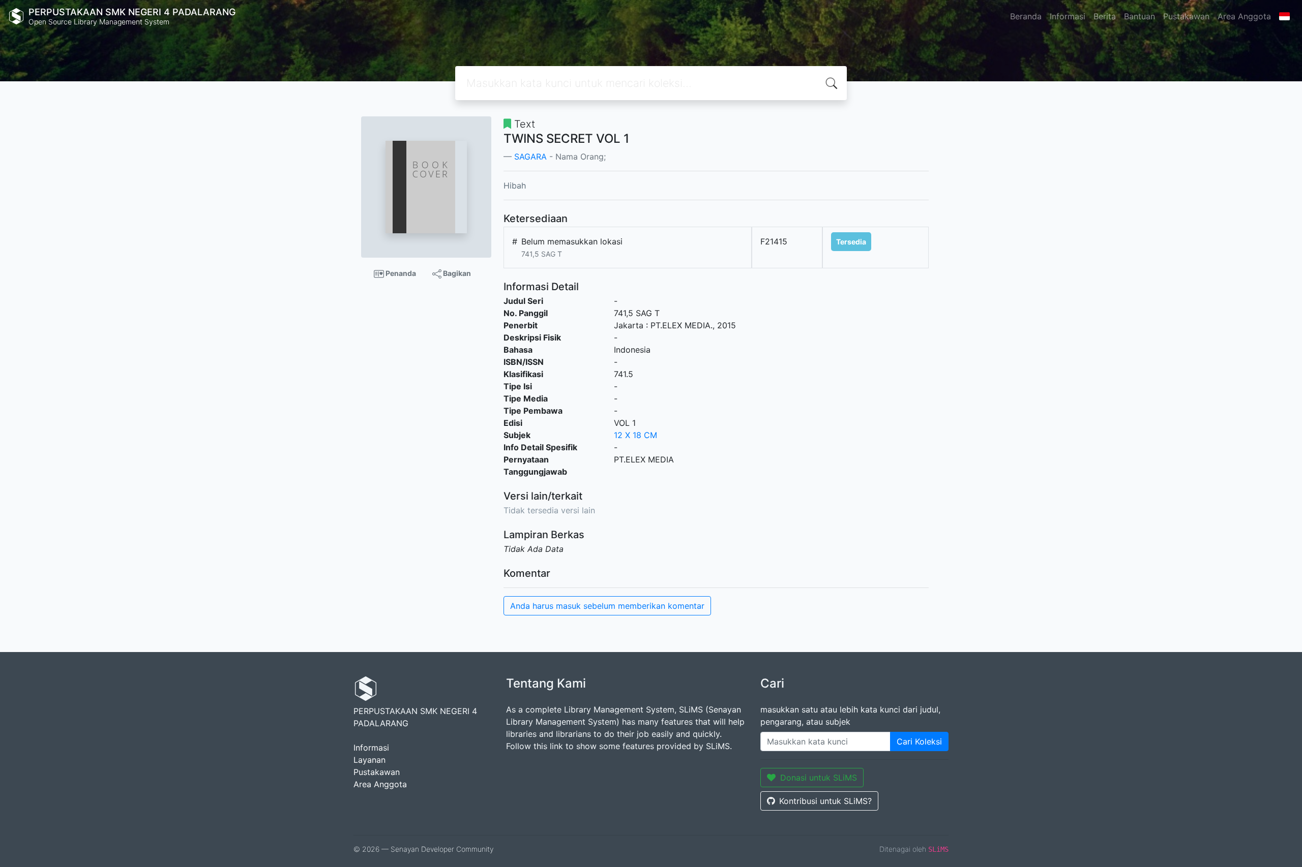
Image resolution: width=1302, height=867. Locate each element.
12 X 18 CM (635, 435)
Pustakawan (1186, 16)
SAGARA (530, 156)
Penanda (400, 273)
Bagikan (456, 273)
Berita (1104, 16)
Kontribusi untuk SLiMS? (825, 801)
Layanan (369, 760)
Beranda (1026, 16)
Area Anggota (1244, 16)
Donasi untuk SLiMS (818, 777)
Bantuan (1139, 16)
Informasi (1067, 16)
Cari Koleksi (919, 741)
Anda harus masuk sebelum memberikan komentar (607, 606)
